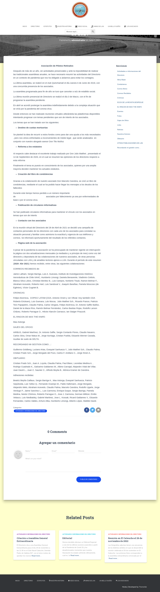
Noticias (120, 129)
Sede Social (82, 26)
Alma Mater (121, 80)
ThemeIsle (143, 587)
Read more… (37, 556)
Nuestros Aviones (123, 134)
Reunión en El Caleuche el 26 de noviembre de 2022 (125, 539)
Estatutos (48, 26)
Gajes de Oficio (123, 120)
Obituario (120, 139)
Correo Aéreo (122, 89)
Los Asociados (132, 26)
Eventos (120, 111)
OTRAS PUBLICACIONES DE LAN (130, 143)
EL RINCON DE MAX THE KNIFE (129, 107)
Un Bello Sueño (114, 26)
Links (119, 125)
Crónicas (120, 98)
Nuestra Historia (65, 26)
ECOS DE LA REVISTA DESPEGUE (130, 102)
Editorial (67, 538)
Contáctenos (122, 84)
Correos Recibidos (124, 93)
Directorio (35, 26)
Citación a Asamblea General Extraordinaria (32, 539)
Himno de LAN (99, 26)
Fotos (119, 116)
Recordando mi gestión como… (129, 148)
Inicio (25, 26)
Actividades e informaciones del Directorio (30, 411)
